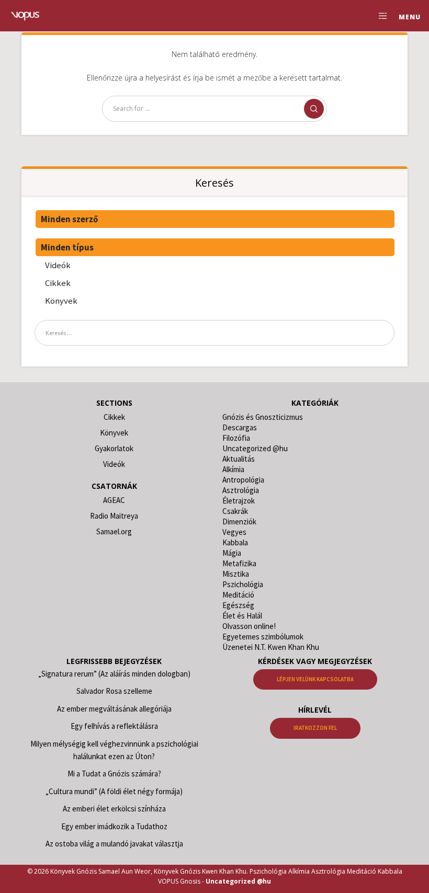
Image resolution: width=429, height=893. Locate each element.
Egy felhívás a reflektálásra (114, 726)
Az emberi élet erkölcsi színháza (114, 809)
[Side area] (378, 15)
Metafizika (239, 563)
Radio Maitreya (114, 516)
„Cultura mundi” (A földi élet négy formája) (114, 791)
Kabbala (235, 542)
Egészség (238, 605)
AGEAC (114, 500)
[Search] (314, 109)
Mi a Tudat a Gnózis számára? (114, 773)
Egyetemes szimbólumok (262, 637)
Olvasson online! (249, 626)
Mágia (231, 553)
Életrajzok (238, 501)
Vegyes (234, 532)
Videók (58, 265)
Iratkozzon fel (315, 727)
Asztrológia (240, 490)
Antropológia (243, 480)
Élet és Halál (242, 616)
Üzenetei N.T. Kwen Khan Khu (270, 647)
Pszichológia (242, 584)
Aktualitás (238, 459)
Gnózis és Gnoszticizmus (262, 417)
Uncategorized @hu (255, 448)
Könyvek (61, 300)
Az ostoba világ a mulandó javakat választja (114, 844)
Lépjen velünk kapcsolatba (315, 679)
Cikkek (58, 283)
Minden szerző (69, 219)
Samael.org (114, 531)
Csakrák (235, 511)
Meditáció (238, 595)
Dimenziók (239, 521)
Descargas (239, 427)
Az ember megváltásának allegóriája (114, 709)
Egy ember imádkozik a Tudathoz (114, 826)
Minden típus (67, 247)
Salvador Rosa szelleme (114, 691)
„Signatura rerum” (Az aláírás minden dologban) (114, 674)
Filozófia (236, 438)
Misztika (235, 574)
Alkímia (233, 469)
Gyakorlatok (114, 448)
